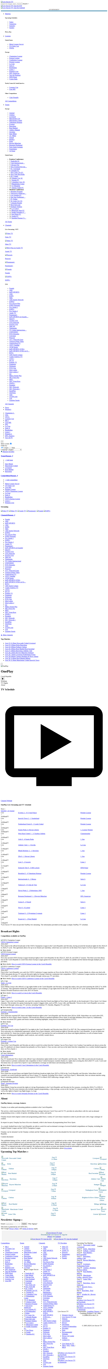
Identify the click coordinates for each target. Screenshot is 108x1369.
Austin (28, 1332)
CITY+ (11, 358)
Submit (24, 1224)
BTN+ (11, 353)
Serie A (11, 66)
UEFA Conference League (10, 969)
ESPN (11, 296)
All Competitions (10, 101)
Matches (8, 14)
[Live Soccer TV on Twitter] (86, 1306)
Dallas (27, 1313)
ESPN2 (11, 302)
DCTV (11, 360)
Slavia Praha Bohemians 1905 (30, 890)
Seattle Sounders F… (18, 212)
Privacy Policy (14, 1229)
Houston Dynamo (17, 191)
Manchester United (15, 120)
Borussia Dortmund (15, 145)
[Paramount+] (31, 511)
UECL (7, 417)
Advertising (66, 1321)
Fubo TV (65, 1249)
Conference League (15, 60)
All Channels (9, 404)
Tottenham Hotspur (15, 122)
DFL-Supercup (14, 73)
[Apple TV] (22, 511)
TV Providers (62, 1243)
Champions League (15, 56)
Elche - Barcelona (89, 1249)
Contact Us (66, 1340)
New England (30, 1279)
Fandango (12, 364)
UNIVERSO (13, 332)
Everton (12, 124)
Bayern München (15, 143)
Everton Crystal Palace (27, 813)
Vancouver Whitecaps (28, 1307)
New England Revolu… (19, 167)
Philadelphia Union (17, 184)
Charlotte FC (15, 171)
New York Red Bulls (18, 174)
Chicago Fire (15, 165)
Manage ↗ (9, 456)
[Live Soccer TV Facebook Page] (86, 1302)
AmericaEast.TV (15, 343)
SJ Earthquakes (30, 1312)
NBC (11, 298)
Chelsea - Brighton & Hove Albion (86, 1269)
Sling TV (65, 1247)
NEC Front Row (14, 381)
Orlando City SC (17, 178)
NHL (73, 1346)
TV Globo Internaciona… (18, 330)
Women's (8, 409)
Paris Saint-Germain (16, 147)
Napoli (11, 138)
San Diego (29, 1331)
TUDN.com (13, 396)
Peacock (12, 338)
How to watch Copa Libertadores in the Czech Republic (30, 1065)
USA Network (14, 322)
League (5, 448)
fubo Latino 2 (13, 372)
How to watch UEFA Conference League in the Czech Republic (33, 979)
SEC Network (14, 387)
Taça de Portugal (14, 75)
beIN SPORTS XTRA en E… (19, 351)
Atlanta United (31, 1302)
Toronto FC (15, 180)
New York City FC (17, 172)
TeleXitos (12, 393)
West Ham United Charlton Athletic (31, 834)
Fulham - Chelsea (89, 1251)
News (7, 407)
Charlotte (28, 1283)
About (3, 685)
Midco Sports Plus (15, 376)
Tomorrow (12, 24)
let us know (68, 1148)
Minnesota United (32, 1325)
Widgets (64, 1319)
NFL (68, 1346)
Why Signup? (32, 1224)
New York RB (30, 1287)
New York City (30, 1285)
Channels (8, 225)
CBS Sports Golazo (15, 355)
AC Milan (12, 136)
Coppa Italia (13, 79)
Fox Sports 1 (13, 307)
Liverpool (12, 117)
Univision (12, 336)
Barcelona (12, 126)
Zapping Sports (14, 400)
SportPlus (12, 391)
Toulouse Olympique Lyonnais (30, 913)
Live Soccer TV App (69, 1317)
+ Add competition (11, 480)
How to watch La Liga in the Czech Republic (27, 993)
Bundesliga (13, 68)
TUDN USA (13, 321)
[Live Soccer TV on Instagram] (86, 1310)
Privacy (64, 1323)
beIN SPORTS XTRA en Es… (15, 582)
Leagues (8, 36)
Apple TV (12, 313)
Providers (65, 1329)
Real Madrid (13, 128)
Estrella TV (13, 362)
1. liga (82, 839)
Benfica (11, 139)
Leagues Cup (13, 87)
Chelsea (12, 115)
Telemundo (13, 328)
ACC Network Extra (16, 340)
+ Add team (9, 460)
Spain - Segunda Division (9, 1084)
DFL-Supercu (9, 436)
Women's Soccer (67, 1315)
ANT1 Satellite (14, 345)
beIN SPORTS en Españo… (18, 317)
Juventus (12, 132)
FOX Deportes (14, 334)
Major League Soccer (16, 44)
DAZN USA (13, 324)
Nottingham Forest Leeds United (30, 824)
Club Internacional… (18, 163)
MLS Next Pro (14, 377)
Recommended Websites (67, 1333)
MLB (64, 1348)
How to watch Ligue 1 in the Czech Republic (27, 1008)
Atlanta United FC (17, 188)
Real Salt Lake (15, 205)
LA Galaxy (15, 208)
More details (7, 950)
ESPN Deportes (14, 305)
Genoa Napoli (24, 902)
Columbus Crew (31, 1294)
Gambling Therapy (92, 1312)
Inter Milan (13, 134)
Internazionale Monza (27, 879)
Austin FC (14, 216)
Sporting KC (30, 1334)
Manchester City (14, 119)
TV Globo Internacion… (47, 1291)
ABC (11, 290)
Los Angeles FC (16, 195)
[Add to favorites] (2, 678)
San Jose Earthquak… (18, 197)
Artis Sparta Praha (26, 839)
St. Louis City (30, 1315)
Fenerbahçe (13, 149)
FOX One (12, 368)
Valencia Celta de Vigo (27, 885)
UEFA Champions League (14, 491)
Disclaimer (65, 1325)
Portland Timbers (16, 207)
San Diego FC (16, 214)
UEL (6, 415)
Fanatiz (11, 288)
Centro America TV (16, 357)
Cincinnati (28, 1281)
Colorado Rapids (16, 203)
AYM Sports (13, 347)
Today (11, 22)
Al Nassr (12, 151)
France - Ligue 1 (6, 998)
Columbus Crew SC (18, 182)
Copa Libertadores (7, 1055)
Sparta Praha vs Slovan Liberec (28, 830)
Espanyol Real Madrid (27, 919)
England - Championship (9, 1012)
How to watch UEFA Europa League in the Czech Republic (32, 964)
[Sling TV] (13, 511)
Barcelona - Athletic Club (84, 1258)
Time (13, 448)
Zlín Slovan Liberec (26, 856)
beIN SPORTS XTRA (16, 349)
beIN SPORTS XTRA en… (48, 1316)
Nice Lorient (24, 908)
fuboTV (12, 319)
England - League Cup (8, 1042)
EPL (6, 424)
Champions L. (10, 413)
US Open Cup (14, 46)
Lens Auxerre (24, 862)
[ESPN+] (47, 511)
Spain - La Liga (6, 983)
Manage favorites (8, 452)
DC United (14, 176)
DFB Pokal (13, 77)
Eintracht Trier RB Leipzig (28, 868)
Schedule (4, 681)
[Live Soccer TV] (7, 2)
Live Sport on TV (68, 1344)
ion (10, 374)
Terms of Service (28, 1229)
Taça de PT (9, 438)
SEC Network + (14, 389)
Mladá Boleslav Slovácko (28, 851)
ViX (10, 398)
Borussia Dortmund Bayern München (32, 896)
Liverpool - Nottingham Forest (84, 1265)
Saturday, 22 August (7, 811)
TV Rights (4, 683)
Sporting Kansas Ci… (18, 218)
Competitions (5, 476)
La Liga (12, 64)
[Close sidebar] (2, 664)
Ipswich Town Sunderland (28, 818)
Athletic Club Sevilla (27, 845)
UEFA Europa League (12, 499)
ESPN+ (11, 309)
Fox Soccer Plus (14, 303)
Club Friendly (14, 97)
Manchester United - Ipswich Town (84, 1276)
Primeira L (8, 434)
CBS (11, 294)
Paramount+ (13, 315)
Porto (11, 141)
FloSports (12, 366)
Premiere (12, 385)
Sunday (11, 28)
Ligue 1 (11, 69)
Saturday (12, 26)
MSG (11, 379)
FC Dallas (14, 199)
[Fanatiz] (40, 511)
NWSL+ (12, 383)
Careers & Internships (69, 1327)
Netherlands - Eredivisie (9, 1070)
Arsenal (11, 113)
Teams (7, 105)
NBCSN (12, 326)
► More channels (7, 635)
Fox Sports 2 (13, 311)
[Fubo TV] (5, 511)
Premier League (14, 62)
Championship (85, 834)
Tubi (10, 395)
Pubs (63, 1330)
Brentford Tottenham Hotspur (29, 873)
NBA (64, 1346)
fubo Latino (13, 370)
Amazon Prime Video (16, 341)
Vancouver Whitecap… (18, 193)
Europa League (14, 58)
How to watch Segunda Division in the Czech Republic (30, 1094)
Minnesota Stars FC (18, 210)
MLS (7, 421)
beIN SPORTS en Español (14, 548)
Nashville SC (15, 161)
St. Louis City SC (16, 201)
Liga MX (12, 89)
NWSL (11, 48)
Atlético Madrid (14, 130)
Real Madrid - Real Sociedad (84, 1254)
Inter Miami (29, 1275)
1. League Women (86, 830)
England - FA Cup (7, 1026)
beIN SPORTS (14, 292)
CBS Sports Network (16, 300)
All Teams (8, 222)
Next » (3, 809)
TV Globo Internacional (13, 561)
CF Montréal (15, 186)
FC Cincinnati (15, 169)
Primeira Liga (13, 71)
